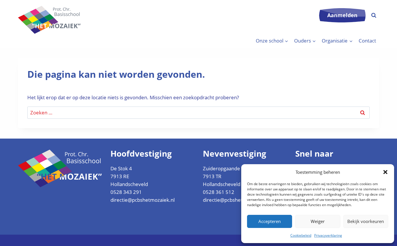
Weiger (318, 221)
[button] (385, 172)
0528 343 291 (126, 192)
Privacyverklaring (328, 235)
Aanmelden (342, 15)
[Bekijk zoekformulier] (374, 15)
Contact (367, 40)
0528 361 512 (218, 192)
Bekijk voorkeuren (365, 221)
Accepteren (269, 221)
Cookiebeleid (300, 235)
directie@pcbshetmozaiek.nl (142, 200)
